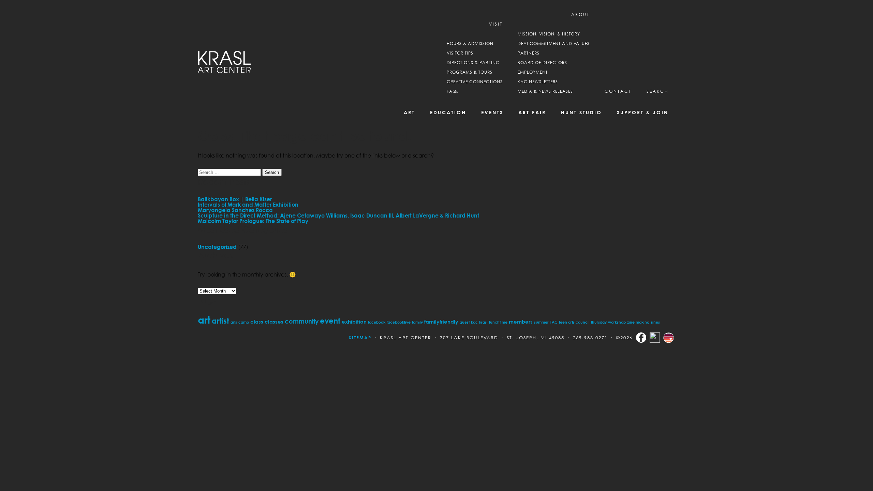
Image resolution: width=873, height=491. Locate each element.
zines (655, 322)
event (330, 320)
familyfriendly (441, 321)
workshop (617, 322)
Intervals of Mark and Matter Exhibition (248, 204)
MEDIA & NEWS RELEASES (545, 91)
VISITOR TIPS (460, 53)
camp (243, 322)
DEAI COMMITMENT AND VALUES (554, 43)
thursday (599, 322)
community (302, 321)
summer (541, 322)
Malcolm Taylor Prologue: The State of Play (253, 221)
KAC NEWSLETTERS (538, 81)
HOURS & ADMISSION (470, 43)
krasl (483, 322)
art (204, 320)
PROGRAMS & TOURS (469, 72)
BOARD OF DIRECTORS (542, 62)
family (417, 322)
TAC (554, 322)
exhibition (354, 321)
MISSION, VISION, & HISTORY (549, 33)
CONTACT (618, 91)
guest (465, 322)
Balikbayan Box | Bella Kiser (235, 199)
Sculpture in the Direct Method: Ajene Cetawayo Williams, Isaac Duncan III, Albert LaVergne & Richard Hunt (338, 215)
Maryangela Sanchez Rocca (235, 210)
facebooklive (399, 322)
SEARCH (657, 91)
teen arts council (574, 322)
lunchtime (498, 322)
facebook (376, 322)
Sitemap (360, 337)
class (256, 321)
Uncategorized (217, 246)
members (521, 321)
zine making (638, 322)
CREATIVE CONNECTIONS (475, 81)
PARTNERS (528, 53)
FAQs (452, 91)
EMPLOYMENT (533, 72)
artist (220, 320)
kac (474, 322)
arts (234, 322)
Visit (496, 24)
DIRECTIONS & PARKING (473, 62)
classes (274, 321)
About (580, 14)
